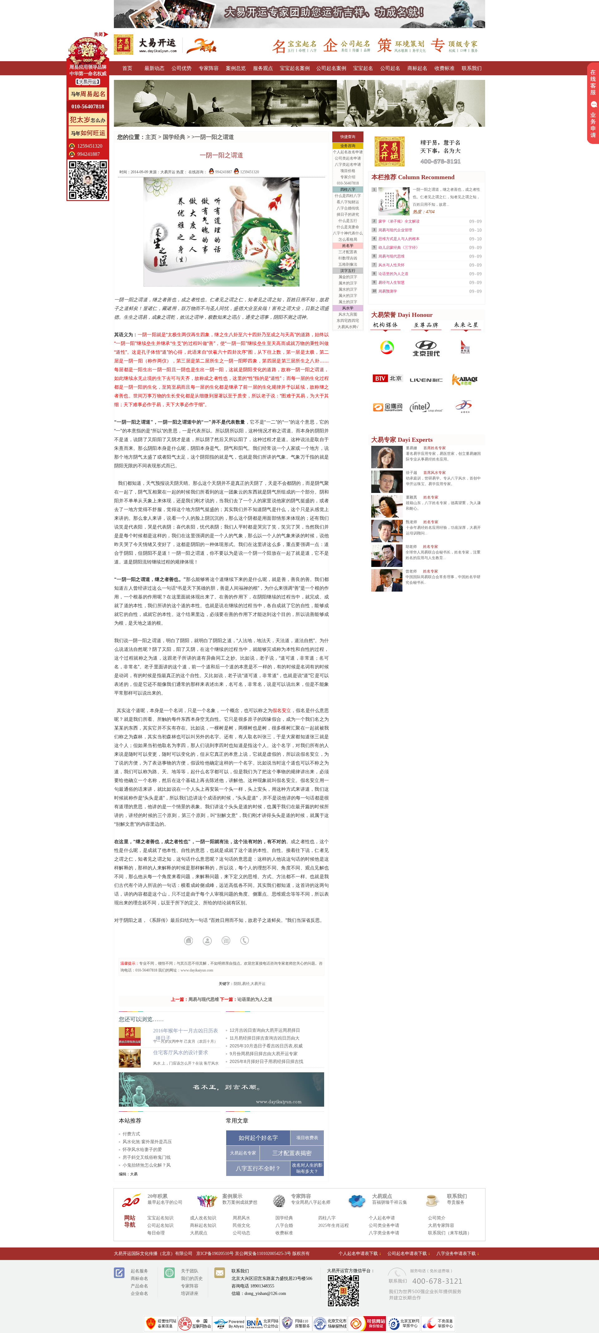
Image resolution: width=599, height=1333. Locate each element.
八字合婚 (284, 1225)
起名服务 (139, 1271)
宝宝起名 (363, 68)
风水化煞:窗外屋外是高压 (147, 1141)
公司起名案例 (331, 68)
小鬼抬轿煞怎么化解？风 (147, 1165)
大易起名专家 (243, 1153)
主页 (151, 137)
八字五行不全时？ (258, 1168)
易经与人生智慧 (391, 282)
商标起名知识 (203, 1225)
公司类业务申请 (384, 1225)
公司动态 (241, 1233)
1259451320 (249, 172)
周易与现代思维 (203, 999)
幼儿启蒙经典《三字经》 (399, 247)
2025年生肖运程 (333, 1225)
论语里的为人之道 (254, 999)
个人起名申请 (382, 1218)
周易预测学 (387, 291)
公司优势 (182, 68)
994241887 (223, 172)
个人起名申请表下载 (359, 1253)
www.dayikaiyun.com (197, 970)
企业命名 (139, 1293)
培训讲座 (189, 1293)
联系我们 (472, 68)
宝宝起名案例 (295, 68)
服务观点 (263, 68)
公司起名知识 (160, 1225)
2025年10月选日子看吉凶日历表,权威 (266, 1045)
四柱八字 (327, 1218)
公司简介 (437, 1218)
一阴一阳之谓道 (214, 137)
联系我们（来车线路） (450, 1233)
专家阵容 (209, 68)
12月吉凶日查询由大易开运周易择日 (265, 1030)
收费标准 (445, 68)
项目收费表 (307, 1137)
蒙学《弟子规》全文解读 (399, 221)
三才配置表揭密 (292, 1153)
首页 (127, 68)
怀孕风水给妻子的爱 (142, 1149)
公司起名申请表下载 (408, 1253)
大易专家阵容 (441, 1225)
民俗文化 (241, 1225)
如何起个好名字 (258, 1138)
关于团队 (189, 1271)
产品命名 (139, 1286)
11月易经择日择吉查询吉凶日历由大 (265, 1037)
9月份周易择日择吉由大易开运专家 (264, 1053)
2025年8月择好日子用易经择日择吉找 (266, 1061)
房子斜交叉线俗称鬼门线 (147, 1157)
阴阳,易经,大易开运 (249, 983)
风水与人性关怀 (391, 265)
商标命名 (139, 1278)
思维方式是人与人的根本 (399, 239)
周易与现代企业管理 (395, 230)
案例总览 (236, 68)
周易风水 (241, 1218)
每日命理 (156, 1233)
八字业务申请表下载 (457, 1253)
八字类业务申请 (384, 1233)
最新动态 (154, 68)
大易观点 (198, 1233)
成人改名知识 (203, 1218)
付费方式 (131, 1133)
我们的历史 (192, 1278)
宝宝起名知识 (160, 1218)
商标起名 (417, 68)
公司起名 (390, 68)
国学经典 (174, 137)
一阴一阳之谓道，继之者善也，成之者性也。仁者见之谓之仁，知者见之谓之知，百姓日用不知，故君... (446, 197)
